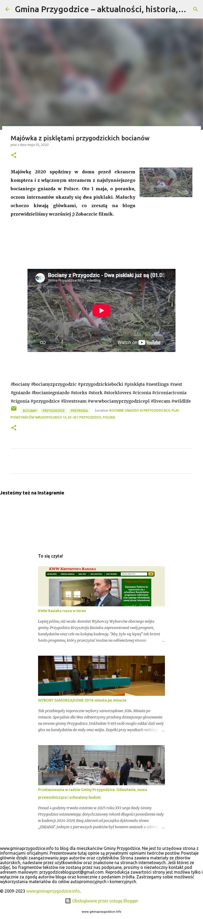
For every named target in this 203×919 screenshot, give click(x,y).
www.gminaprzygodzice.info (53, 891)
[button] (14, 155)
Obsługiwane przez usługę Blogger (104, 900)
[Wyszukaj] (195, 9)
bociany (30, 410)
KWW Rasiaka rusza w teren (62, 611)
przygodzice (54, 410)
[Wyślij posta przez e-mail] (14, 410)
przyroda (79, 410)
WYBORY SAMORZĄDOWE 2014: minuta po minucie (82, 700)
